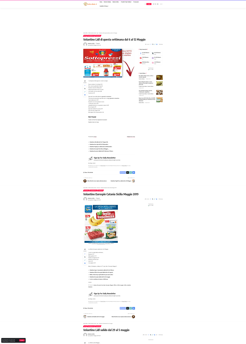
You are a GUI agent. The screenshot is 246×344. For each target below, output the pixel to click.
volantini (129, 285)
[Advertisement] (32, 20)
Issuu (95, 136)
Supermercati (91, 35)
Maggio (111, 285)
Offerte (115, 285)
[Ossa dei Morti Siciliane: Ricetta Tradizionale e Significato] (159, 92)
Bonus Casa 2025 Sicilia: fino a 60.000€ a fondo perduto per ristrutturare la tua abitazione (147, 99)
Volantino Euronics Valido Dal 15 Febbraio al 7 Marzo (101, 151)
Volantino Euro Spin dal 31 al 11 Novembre (99, 144)
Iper (85, 35)
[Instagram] (157, 58)
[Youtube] (145, 63)
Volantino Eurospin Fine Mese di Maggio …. (99, 149)
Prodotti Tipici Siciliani (143, 86)
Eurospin (107, 285)
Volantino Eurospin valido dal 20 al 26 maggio (100, 277)
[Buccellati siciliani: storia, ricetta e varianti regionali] (159, 77)
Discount (86, 190)
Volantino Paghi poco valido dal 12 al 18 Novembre (101, 146)
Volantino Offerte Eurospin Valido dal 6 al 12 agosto (101, 272)
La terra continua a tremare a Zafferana (99, 279)
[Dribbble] (157, 63)
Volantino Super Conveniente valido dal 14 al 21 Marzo (102, 270)
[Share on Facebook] (151, 44)
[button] (22, 340)
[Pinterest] (145, 58)
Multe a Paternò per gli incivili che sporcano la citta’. (101, 274)
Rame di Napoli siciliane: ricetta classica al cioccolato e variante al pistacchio (146, 83)
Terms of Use (12, 340)
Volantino (90, 286)
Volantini (98, 35)
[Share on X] (153, 44)
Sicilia (125, 285)
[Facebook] (145, 53)
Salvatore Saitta (91, 43)
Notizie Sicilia (141, 102)
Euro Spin (103, 285)
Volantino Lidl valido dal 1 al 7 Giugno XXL (99, 142)
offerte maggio (120, 285)
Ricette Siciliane (142, 78)
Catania (95, 285)
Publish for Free (131, 136)
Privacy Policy (5, 340)
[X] (157, 53)
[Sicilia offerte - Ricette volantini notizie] (90, 4)
